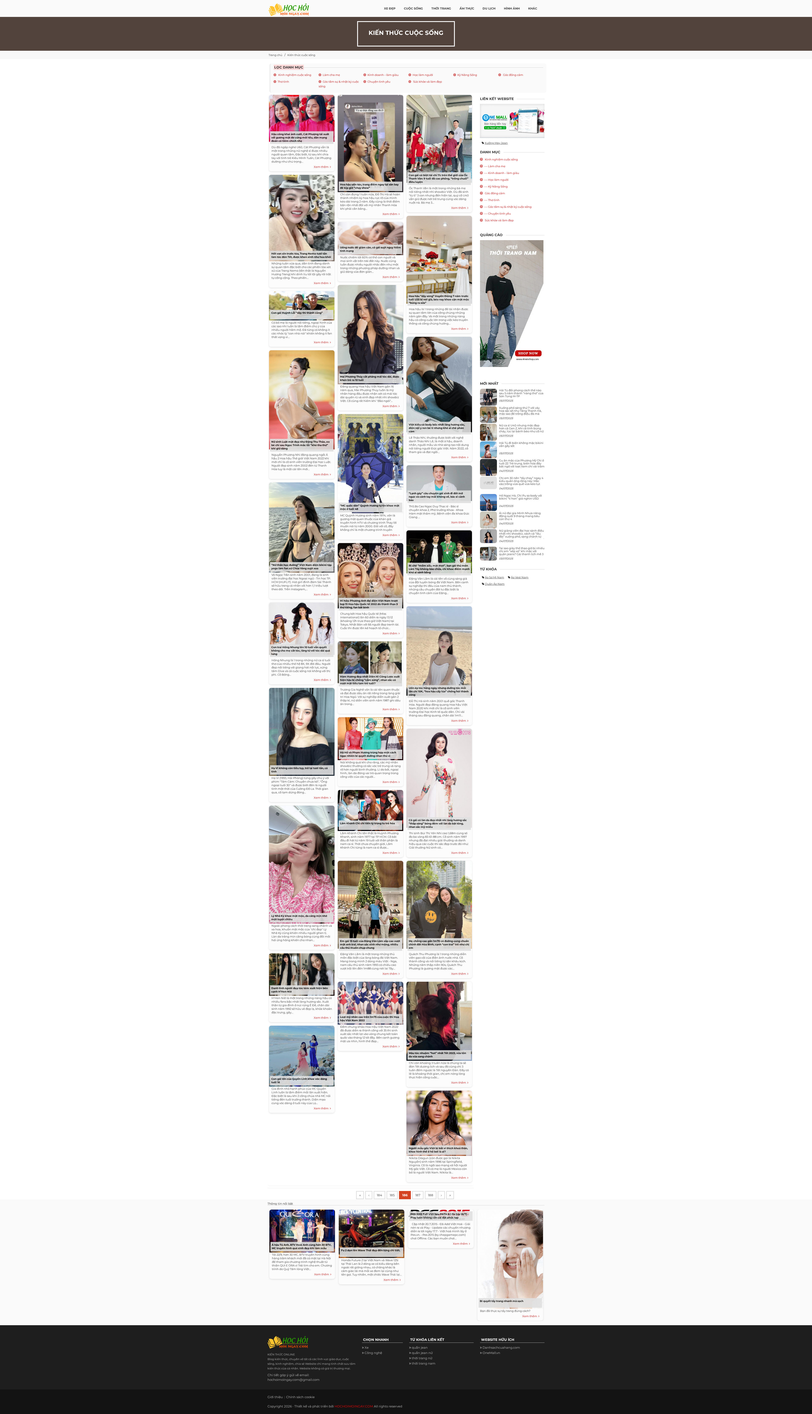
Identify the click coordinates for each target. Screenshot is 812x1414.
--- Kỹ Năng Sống (496, 186)
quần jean (420, 1348)
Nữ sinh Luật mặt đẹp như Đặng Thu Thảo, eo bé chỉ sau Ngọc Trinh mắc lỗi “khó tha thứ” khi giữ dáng (300, 445)
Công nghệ (373, 1353)
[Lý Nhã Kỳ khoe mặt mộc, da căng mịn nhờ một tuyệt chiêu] (301, 863)
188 (430, 1195)
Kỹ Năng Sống (467, 75)
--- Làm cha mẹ (494, 166)
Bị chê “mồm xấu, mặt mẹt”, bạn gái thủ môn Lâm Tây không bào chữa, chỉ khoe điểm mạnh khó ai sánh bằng (439, 569)
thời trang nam (423, 1363)
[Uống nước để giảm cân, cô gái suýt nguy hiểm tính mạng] (369, 237)
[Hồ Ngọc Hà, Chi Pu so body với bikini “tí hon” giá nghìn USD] (488, 504)
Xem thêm (322, 166)
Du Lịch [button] (489, 8)
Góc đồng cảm (512, 75)
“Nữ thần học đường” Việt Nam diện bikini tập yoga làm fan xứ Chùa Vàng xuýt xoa (301, 566)
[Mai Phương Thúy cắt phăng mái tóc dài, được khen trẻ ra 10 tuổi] (369, 333)
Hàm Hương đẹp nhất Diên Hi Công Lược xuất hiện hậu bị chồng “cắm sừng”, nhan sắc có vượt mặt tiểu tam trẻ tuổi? (370, 680)
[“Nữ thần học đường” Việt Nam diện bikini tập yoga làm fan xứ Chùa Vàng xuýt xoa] (301, 526)
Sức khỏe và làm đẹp (427, 81)
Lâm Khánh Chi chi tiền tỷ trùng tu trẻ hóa (367, 823)
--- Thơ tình (491, 200)
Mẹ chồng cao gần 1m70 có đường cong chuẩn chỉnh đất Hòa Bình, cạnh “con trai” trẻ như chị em (439, 944)
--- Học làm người (496, 179)
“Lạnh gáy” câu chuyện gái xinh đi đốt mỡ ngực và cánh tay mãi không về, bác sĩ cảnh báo (437, 497)
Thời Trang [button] (441, 8)
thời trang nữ (422, 1358)
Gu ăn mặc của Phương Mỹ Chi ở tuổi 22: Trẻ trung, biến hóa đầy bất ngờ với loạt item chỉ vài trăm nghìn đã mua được (522, 465)
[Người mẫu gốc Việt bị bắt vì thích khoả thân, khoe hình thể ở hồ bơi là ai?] (438, 1122)
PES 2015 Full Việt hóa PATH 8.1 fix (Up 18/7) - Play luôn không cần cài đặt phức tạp (439, 1216)
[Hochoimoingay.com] (288, 7)
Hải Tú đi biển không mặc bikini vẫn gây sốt (521, 444)
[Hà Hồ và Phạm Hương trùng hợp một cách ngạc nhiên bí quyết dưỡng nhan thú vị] (369, 737)
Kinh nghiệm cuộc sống (294, 75)
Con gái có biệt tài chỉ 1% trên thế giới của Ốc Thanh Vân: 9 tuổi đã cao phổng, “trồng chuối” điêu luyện (438, 178)
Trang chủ (275, 55)
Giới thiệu (275, 1397)
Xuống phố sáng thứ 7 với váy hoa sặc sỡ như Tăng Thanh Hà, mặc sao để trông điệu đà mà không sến (520, 412)
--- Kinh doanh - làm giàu (501, 173)
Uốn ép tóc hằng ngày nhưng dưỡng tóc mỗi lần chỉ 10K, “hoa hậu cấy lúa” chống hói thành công (439, 691)
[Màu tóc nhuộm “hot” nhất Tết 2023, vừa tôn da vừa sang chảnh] (438, 1020)
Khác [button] (532, 8)
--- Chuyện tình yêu (497, 213)
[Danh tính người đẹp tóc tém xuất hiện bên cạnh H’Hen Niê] (301, 973)
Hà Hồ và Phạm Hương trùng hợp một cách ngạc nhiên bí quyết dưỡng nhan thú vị (368, 754)
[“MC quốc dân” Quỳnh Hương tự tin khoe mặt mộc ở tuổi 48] (369, 462)
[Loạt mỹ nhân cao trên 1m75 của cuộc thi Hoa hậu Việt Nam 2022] (369, 1002)
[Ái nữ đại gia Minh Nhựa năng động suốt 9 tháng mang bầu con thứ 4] (488, 522)
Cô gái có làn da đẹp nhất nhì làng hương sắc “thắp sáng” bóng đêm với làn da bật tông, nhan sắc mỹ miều (438, 823)
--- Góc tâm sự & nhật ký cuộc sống (508, 206)
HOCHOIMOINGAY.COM (354, 1406)
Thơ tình (283, 81)
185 (392, 1195)
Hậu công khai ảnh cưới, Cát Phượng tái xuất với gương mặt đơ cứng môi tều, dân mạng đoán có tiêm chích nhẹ (300, 137)
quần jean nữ (422, 1353)
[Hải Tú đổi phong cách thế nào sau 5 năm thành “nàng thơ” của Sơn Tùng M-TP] (488, 399)
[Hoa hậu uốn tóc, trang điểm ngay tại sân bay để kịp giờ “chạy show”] (369, 142)
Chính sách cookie (300, 1397)
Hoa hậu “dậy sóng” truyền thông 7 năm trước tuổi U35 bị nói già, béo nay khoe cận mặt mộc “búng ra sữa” (439, 299)
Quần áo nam (495, 584)
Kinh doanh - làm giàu (383, 75)
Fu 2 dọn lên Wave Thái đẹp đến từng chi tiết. (370, 1250)
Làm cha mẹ (331, 75)
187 (417, 1195)
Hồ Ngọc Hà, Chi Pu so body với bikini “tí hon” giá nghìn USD (520, 497)
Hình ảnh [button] (512, 8)
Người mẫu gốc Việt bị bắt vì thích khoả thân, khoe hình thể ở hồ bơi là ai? (438, 1150)
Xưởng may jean (496, 143)
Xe (367, 1348)
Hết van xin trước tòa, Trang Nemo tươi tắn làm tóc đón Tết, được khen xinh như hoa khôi (301, 255)
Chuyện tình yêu (379, 81)
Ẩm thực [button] (466, 8)
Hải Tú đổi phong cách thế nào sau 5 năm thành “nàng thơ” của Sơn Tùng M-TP (521, 393)
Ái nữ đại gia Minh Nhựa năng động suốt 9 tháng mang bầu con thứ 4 (520, 516)
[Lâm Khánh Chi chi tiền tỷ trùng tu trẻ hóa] (369, 809)
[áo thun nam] (511, 303)
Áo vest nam (519, 577)
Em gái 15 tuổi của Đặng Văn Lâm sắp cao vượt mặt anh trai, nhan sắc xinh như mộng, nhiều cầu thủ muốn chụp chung (370, 944)
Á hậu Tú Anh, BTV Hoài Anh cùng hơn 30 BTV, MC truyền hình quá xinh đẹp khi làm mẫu (301, 1246)
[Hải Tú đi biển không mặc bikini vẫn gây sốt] (488, 451)
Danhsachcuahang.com (501, 1348)
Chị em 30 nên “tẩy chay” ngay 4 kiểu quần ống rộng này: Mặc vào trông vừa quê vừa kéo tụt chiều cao (521, 482)
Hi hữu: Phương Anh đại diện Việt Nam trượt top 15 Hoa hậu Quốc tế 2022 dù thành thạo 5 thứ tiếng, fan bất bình (369, 604)
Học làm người (423, 75)
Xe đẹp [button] (389, 8)
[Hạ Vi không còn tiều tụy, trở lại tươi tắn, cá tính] (301, 730)
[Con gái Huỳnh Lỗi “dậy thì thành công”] (301, 304)
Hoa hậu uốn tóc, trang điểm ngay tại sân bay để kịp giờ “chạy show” (369, 186)
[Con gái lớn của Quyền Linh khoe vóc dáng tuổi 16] (301, 1055)
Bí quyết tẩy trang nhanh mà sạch (501, 1301)
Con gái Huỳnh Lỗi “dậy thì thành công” (297, 312)
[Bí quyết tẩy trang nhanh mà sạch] (509, 1258)
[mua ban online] (512, 121)
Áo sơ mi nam (494, 577)
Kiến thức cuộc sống (301, 55)
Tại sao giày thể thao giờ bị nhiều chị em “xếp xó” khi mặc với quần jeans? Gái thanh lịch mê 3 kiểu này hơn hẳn (522, 552)
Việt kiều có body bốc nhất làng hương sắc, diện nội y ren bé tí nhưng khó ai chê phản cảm (437, 428)
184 (379, 1195)
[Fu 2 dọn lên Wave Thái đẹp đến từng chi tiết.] (370, 1232)
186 (405, 1195)
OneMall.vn (491, 1353)
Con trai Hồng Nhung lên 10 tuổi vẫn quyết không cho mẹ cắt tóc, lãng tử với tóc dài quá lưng (300, 651)
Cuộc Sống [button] (413, 8)
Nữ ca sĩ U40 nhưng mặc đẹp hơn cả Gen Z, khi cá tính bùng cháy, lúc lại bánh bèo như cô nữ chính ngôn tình (521, 430)
